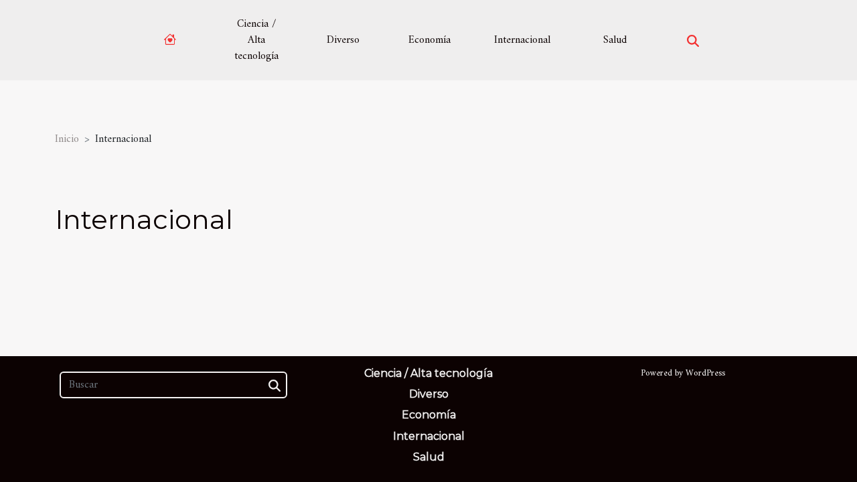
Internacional (522, 40)
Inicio (67, 139)
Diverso (343, 40)
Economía (429, 40)
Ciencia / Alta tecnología (256, 40)
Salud (615, 40)
